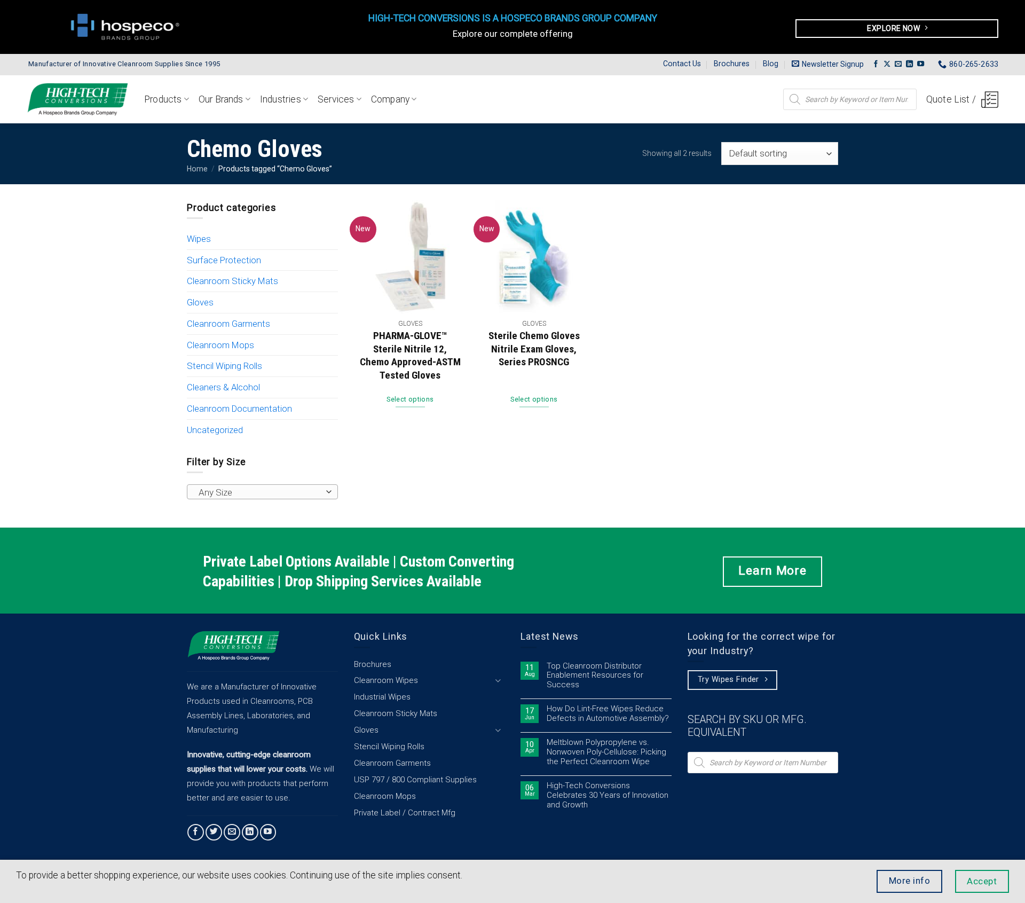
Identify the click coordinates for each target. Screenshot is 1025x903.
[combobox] (262, 491)
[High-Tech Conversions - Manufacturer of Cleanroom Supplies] (77, 99)
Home (197, 168)
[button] (828, 64)
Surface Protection (224, 260)
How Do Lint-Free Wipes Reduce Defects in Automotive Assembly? (608, 713)
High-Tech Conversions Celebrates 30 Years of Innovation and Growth (607, 795)
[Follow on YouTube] (920, 64)
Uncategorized (215, 430)
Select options (410, 399)
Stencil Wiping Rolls (224, 365)
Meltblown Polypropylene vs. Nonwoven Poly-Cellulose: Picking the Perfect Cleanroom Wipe (606, 752)
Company (390, 99)
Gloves (200, 302)
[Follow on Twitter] (214, 832)
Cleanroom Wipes (386, 680)
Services (336, 99)
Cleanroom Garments (228, 323)
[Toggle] (498, 680)
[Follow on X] (887, 64)
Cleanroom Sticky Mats (232, 281)
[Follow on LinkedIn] (909, 64)
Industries (280, 99)
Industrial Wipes (382, 697)
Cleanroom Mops (220, 345)
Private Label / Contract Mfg (404, 813)
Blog (770, 63)
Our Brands (221, 99)
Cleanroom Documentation (239, 408)
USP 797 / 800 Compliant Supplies (415, 779)
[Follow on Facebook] (875, 64)
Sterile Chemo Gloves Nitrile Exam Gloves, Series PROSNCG (534, 348)
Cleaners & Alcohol (223, 387)
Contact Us (682, 63)
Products (163, 99)
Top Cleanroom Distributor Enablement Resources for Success (595, 676)
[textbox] (259, 492)
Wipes (199, 238)
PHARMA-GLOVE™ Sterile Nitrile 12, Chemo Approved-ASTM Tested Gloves (410, 355)
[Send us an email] (898, 64)
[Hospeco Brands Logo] (128, 26)
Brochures (732, 63)
